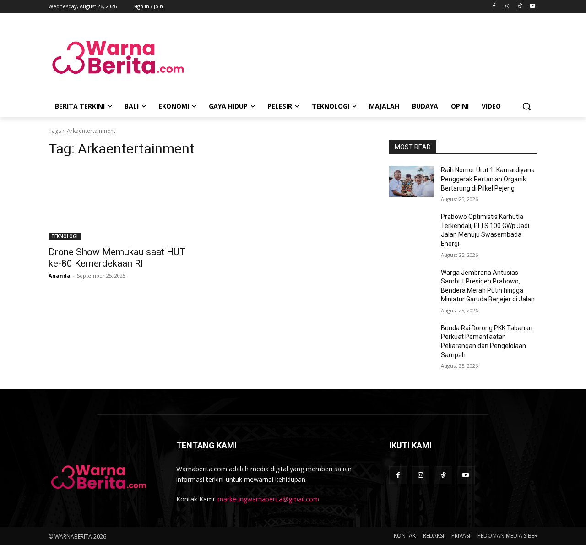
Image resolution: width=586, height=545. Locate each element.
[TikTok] (519, 6)
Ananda (60, 275)
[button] (526, 106)
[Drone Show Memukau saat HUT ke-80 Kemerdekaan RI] (123, 203)
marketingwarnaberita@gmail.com (268, 499)
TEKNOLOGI (64, 236)
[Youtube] (532, 6)
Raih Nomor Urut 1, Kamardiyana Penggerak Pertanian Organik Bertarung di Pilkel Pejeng (488, 178)
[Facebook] (494, 6)
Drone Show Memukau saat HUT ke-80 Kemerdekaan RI (117, 257)
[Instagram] (507, 6)
